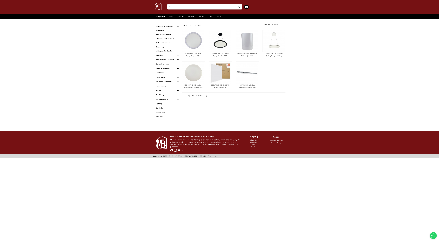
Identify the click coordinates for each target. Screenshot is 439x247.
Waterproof (160, 30)
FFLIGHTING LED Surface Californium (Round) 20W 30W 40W (193, 87)
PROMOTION (160, 112)
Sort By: (267, 24)
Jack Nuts (159, 116)
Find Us (219, 16)
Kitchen (159, 90)
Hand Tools (160, 73)
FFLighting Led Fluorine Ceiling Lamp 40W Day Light (274, 55)
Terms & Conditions (276, 140)
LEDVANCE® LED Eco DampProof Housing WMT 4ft (247, 87)
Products (201, 16)
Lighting (159, 104)
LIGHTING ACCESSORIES (165, 39)
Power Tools (160, 77)
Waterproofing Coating (164, 51)
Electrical (159, 55)
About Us (180, 16)
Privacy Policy (276, 143)
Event (210, 16)
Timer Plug (160, 47)
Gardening (160, 108)
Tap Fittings (160, 95)
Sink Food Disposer (163, 43)
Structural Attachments (164, 26)
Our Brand (191, 16)
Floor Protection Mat (163, 34)
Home (171, 16)
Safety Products (162, 99)
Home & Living (161, 86)
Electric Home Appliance (165, 59)
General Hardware (162, 64)
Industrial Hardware (163, 68)
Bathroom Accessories (164, 81)
